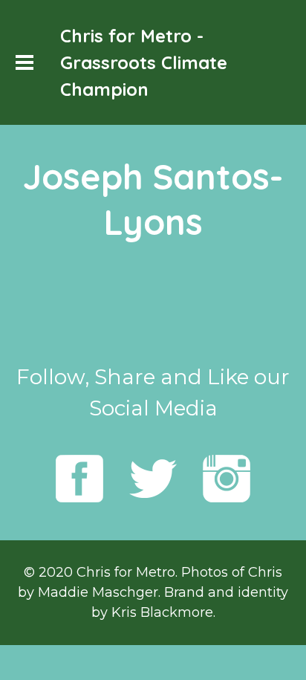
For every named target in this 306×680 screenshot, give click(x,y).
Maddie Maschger (98, 592)
